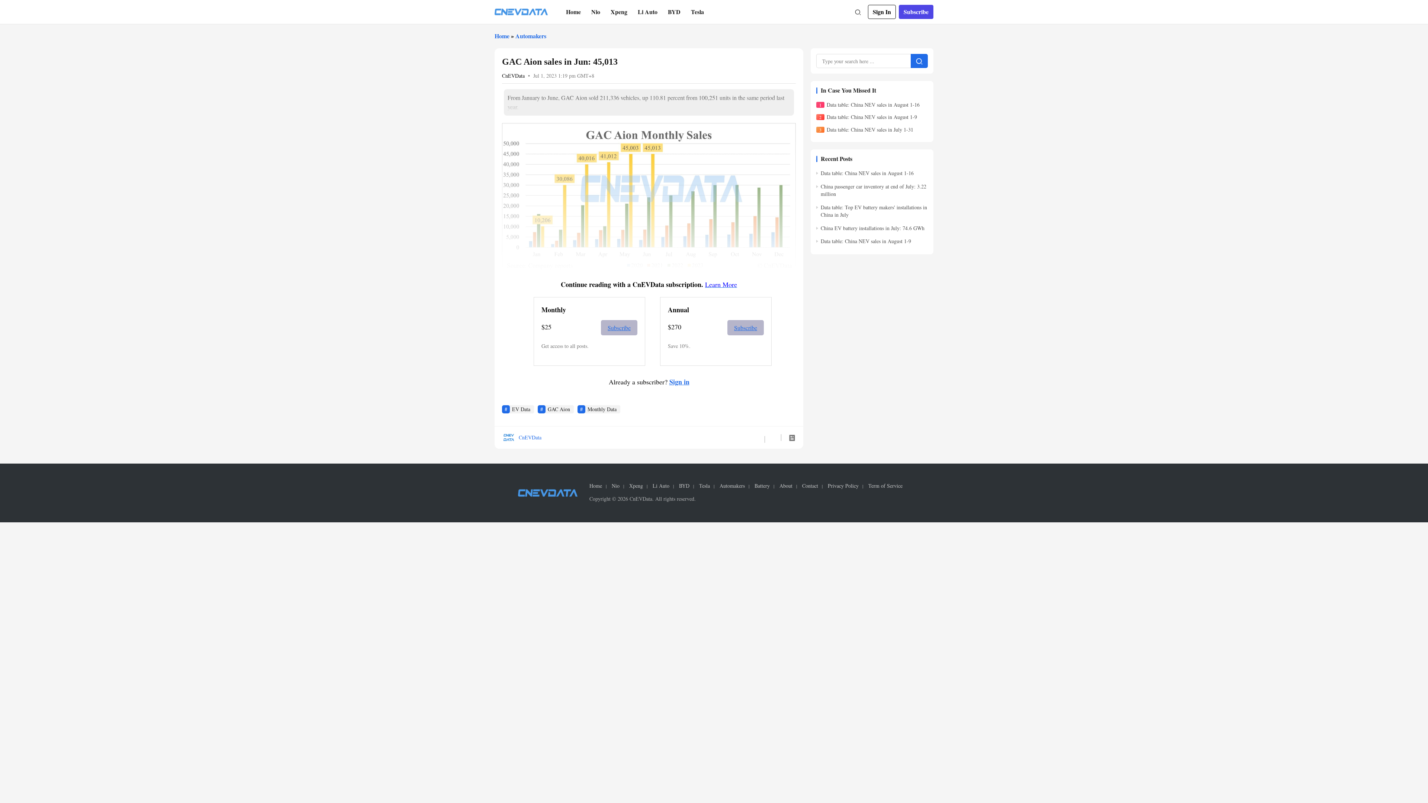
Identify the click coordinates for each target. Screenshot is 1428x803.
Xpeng (619, 11)
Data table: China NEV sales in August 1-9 (872, 116)
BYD (674, 11)
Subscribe (916, 11)
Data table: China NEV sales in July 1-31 (870, 129)
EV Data (521, 409)
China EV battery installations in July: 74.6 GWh (872, 228)
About (785, 486)
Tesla (697, 11)
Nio (595, 11)
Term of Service (885, 486)
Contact (810, 486)
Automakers (530, 36)
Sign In (882, 11)
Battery (762, 486)
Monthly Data (602, 409)
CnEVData (513, 75)
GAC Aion (559, 409)
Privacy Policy (843, 486)
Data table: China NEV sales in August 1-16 (873, 104)
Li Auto (647, 11)
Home (573, 11)
